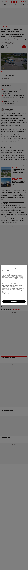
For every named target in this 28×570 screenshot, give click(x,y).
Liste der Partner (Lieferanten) (7, 293)
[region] (14, 285)
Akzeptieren (14, 301)
